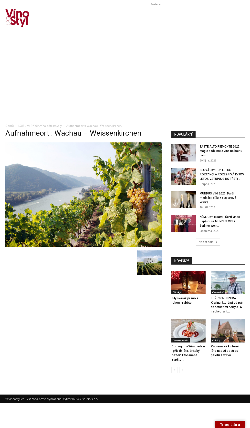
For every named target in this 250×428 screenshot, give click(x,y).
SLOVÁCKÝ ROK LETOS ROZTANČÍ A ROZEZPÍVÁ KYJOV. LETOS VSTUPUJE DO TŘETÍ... (222, 174)
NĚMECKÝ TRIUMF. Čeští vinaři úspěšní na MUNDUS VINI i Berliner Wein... (220, 221)
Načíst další (206, 242)
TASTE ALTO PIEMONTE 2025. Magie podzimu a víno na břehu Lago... (221, 151)
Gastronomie (180, 340)
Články (177, 292)
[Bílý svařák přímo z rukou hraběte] (188, 282)
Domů (9, 126)
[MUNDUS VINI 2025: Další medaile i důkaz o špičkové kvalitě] (183, 199)
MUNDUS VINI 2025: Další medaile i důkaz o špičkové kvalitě (218, 198)
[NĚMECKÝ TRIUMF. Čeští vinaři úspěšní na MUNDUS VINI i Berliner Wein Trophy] (183, 223)
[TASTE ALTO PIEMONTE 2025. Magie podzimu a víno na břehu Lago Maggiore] (183, 152)
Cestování (218, 292)
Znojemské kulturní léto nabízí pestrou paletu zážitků (225, 350)
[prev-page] (174, 370)
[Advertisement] (125, 84)
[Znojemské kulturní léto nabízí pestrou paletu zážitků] (228, 330)
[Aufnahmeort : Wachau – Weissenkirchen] (83, 245)
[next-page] (182, 370)
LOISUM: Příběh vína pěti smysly (40, 126)
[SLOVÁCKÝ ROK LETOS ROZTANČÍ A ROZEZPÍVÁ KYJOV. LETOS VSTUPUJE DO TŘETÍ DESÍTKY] (183, 176)
